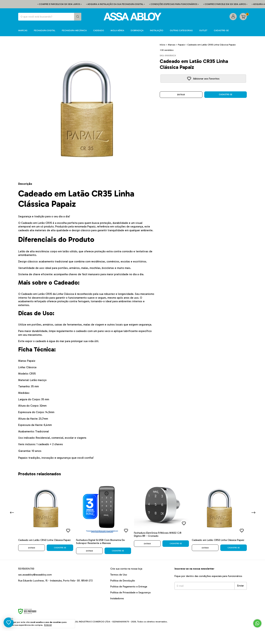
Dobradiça (137, 30)
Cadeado (98, 30)
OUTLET (203, 30)
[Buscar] (77, 17)
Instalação (156, 30)
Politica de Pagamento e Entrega (128, 586)
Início (162, 44)
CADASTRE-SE (221, 30)
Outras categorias (181, 30)
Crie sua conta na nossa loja (126, 568)
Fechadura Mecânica (74, 30)
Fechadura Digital (44, 30)
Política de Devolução (122, 580)
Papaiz (181, 44)
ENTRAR (181, 95)
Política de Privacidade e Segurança (130, 592)
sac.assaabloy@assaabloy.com (35, 574)
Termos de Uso (118, 574)
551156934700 (26, 568)
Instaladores (117, 598)
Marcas (22, 30)
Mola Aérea (117, 30)
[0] (243, 16)
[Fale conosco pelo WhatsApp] (257, 623)
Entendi (48, 625)
